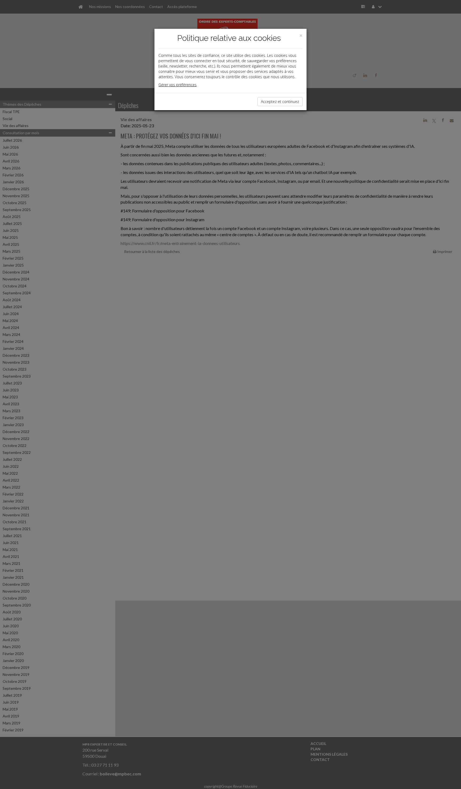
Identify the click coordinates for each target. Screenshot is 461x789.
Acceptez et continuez (280, 101)
